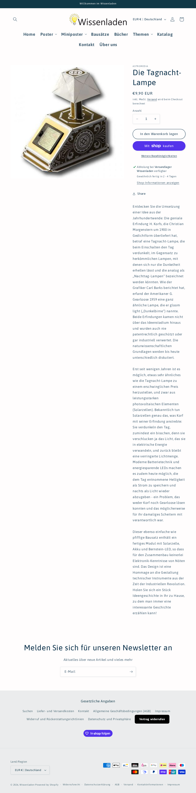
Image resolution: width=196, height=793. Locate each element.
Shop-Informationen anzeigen (158, 182)
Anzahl (137, 110)
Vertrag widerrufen (152, 719)
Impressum (162, 711)
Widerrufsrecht (71, 784)
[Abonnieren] (131, 672)
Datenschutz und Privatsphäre (109, 719)
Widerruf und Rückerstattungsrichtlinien (55, 719)
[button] (15, 19)
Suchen (28, 711)
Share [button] (141, 193)
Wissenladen (27, 784)
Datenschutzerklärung (97, 784)
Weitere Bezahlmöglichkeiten (159, 156)
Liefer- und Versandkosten (55, 711)
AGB (117, 784)
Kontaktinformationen (150, 784)
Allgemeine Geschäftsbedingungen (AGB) (122, 711)
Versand (152, 99)
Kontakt (83, 711)
